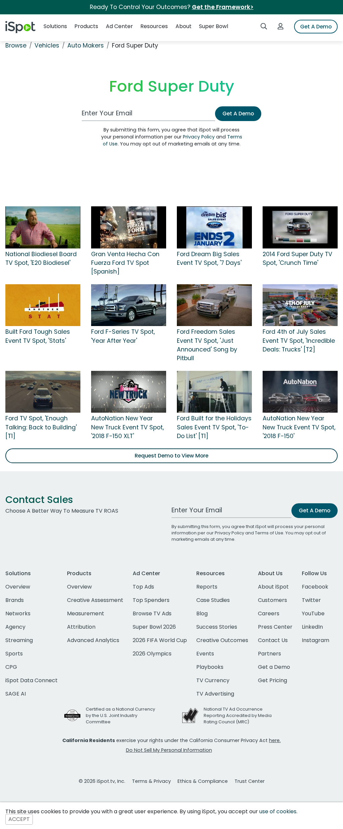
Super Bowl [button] (213, 26)
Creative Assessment (95, 600)
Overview (17, 587)
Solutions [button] (55, 26)
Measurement (85, 613)
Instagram (315, 640)
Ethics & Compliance (203, 781)
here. (275, 740)
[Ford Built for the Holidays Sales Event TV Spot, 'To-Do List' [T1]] (214, 391)
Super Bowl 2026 (154, 627)
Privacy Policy (199, 136)
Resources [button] (154, 26)
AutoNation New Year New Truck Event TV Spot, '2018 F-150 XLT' (127, 427)
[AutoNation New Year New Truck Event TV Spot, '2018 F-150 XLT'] (128, 391)
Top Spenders (151, 600)
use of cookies (277, 811)
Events (205, 653)
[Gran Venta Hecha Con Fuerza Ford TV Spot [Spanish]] (128, 227)
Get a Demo (274, 667)
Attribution (81, 627)
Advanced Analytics (93, 640)
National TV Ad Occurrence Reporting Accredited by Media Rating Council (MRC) (238, 715)
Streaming (19, 640)
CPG (11, 667)
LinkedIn (312, 627)
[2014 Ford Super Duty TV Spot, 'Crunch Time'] (300, 227)
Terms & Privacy (151, 781)
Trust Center (249, 781)
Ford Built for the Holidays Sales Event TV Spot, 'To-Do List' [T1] (214, 427)
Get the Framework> (223, 7)
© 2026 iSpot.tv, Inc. (102, 781)
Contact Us (273, 640)
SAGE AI (15, 694)
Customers (272, 600)
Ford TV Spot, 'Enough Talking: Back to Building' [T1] (41, 427)
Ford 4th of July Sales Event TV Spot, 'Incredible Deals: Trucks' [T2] (299, 340)
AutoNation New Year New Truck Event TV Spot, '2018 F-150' (299, 427)
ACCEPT (19, 819)
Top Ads (143, 587)
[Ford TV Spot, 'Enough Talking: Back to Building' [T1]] (42, 391)
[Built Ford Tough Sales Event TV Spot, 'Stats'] (42, 305)
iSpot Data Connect (31, 680)
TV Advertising (215, 694)
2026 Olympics (152, 653)
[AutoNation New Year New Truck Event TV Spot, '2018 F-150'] (300, 391)
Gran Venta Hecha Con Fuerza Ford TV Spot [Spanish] (125, 263)
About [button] (184, 26)
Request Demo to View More (171, 455)
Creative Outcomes (222, 640)
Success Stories (216, 627)
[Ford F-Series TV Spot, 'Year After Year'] (128, 305)
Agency (15, 627)
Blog (202, 613)
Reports (206, 587)
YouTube (313, 613)
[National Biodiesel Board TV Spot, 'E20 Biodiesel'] (42, 227)
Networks (17, 613)
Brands (14, 600)
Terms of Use (269, 533)
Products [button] (86, 26)
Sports (14, 653)
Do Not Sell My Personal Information (169, 750)
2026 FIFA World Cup (160, 640)
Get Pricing (272, 680)
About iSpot (273, 587)
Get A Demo (316, 26)
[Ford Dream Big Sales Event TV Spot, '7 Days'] (214, 227)
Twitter (311, 600)
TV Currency (212, 680)
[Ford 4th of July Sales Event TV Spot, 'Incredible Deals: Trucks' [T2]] (300, 305)
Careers (268, 613)
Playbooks (209, 667)
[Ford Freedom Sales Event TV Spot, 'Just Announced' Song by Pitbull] (214, 305)
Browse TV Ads (152, 613)
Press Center (275, 627)
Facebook (315, 587)
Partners (269, 653)
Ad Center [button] (119, 26)
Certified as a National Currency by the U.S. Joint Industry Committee (120, 715)
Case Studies (213, 600)
